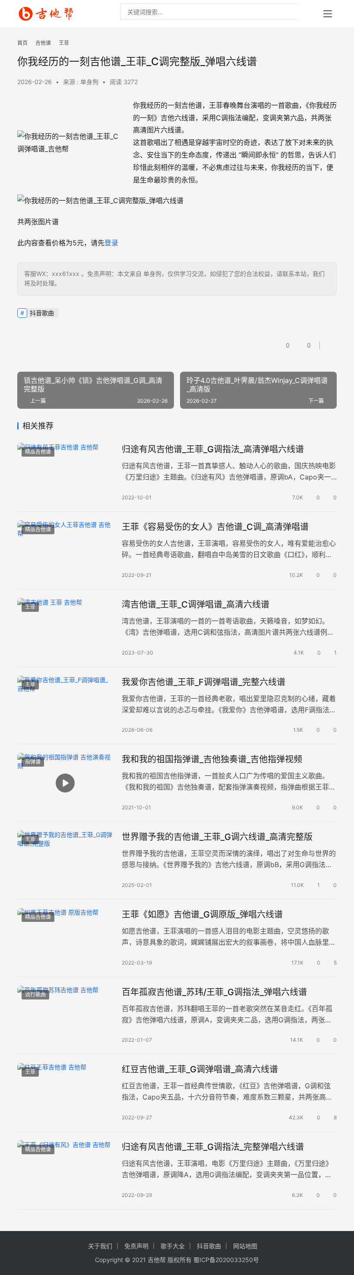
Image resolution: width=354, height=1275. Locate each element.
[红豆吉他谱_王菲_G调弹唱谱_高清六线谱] (65, 1093)
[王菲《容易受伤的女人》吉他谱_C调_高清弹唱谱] (65, 550)
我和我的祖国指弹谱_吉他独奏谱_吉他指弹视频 (212, 759)
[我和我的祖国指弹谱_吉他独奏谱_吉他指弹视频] (65, 783)
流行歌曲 (35, 994)
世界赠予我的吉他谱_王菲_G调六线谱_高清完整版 (217, 837)
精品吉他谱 (38, 451)
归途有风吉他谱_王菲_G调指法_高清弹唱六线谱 (213, 449)
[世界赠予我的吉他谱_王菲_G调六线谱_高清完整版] (65, 860)
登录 (111, 242)
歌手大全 (173, 1246)
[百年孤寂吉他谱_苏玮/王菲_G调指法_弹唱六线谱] (65, 1016)
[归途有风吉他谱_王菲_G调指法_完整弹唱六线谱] (65, 1170)
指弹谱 (33, 761)
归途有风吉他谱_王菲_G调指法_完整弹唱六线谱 (213, 1147)
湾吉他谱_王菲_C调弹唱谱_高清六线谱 (195, 604)
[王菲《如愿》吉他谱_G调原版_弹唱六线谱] (65, 938)
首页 (22, 43)
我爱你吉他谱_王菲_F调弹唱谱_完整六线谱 (203, 682)
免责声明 (136, 1246)
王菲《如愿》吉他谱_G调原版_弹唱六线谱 (202, 914)
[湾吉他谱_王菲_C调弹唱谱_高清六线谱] (65, 628)
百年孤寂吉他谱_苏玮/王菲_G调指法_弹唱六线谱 (214, 992)
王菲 (30, 607)
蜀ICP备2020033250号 (226, 1259)
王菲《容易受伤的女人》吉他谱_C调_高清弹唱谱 (215, 527)
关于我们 (100, 1246)
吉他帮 (157, 1259)
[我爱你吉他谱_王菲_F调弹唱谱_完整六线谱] (65, 706)
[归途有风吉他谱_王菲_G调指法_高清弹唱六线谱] (65, 473)
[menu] (328, 14)
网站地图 (245, 1246)
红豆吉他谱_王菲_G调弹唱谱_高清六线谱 (200, 1069)
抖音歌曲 (42, 312)
